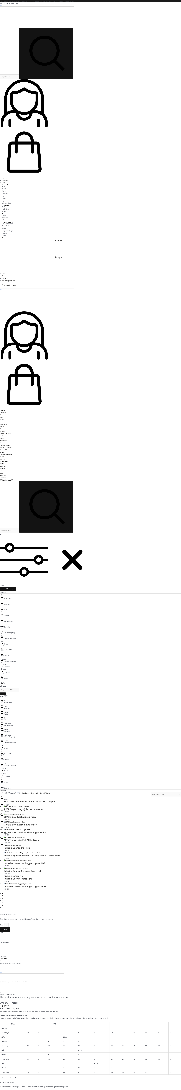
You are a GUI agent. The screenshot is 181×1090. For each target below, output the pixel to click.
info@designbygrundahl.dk (9, 968)
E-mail (2, 925)
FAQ (1, 944)
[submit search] (46, 53)
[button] (91, 183)
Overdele (5, 185)
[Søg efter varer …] (9, 77)
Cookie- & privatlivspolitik (8, 951)
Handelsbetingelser (6, 949)
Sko (3, 238)
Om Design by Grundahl (7, 937)
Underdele (5, 205)
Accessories (6, 214)
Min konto (3, 935)
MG (25, 982)
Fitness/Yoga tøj (7, 222)
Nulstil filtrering (8, 589)
